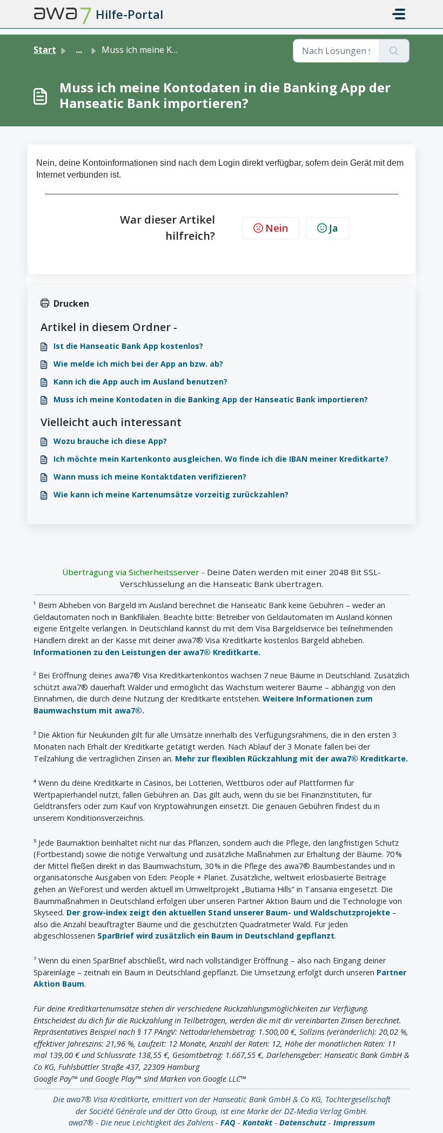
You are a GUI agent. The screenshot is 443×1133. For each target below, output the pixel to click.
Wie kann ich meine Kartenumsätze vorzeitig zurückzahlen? (170, 494)
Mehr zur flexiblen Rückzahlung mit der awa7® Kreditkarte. (291, 758)
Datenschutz (302, 1122)
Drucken (71, 303)
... (79, 50)
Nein (276, 227)
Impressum (354, 1122)
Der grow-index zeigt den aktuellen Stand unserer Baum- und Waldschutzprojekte (228, 912)
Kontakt (257, 1122)
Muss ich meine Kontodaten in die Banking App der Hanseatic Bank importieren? (210, 399)
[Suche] (394, 51)
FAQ (228, 1122)
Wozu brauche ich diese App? (110, 441)
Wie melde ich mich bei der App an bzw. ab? (138, 364)
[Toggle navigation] (399, 14)
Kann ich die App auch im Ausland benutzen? (140, 381)
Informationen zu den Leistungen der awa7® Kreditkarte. (146, 652)
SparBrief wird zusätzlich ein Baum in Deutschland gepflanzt (215, 935)
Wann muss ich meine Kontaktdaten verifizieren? (149, 476)
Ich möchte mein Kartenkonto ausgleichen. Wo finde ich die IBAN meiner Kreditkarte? (220, 459)
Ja (333, 227)
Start (44, 50)
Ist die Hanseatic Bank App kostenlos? (128, 346)
